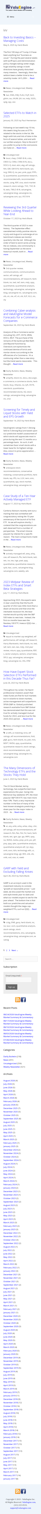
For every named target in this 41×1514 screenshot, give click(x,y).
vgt (20, 854)
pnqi (21, 840)
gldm (5, 98)
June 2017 (7, 1461)
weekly (22, 571)
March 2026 (8, 1097)
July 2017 (7, 1458)
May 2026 (7, 1091)
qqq (32, 282)
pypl (29, 172)
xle (12, 296)
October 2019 (9, 1364)
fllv (20, 557)
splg (5, 102)
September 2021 (10, 1285)
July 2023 (7, 1208)
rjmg (12, 182)
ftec (17, 833)
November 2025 (10, 1111)
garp (18, 922)
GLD (32, 95)
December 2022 (10, 1233)
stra (22, 933)
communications (11, 272)
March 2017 (8, 1472)
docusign (32, 378)
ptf (34, 840)
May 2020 (7, 1340)
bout (8, 158)
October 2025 (9, 1115)
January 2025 (9, 1146)
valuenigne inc (14, 661)
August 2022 (9, 1246)
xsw (14, 857)
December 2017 (10, 1440)
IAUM (15, 98)
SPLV (5, 657)
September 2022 (10, 1243)
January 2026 (9, 1104)
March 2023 (8, 1222)
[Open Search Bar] (33, 16)
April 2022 (8, 1260)
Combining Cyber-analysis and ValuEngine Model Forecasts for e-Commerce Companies (20, 315)
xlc (8, 296)
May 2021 (7, 1298)
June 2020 (7, 1337)
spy (9, 102)
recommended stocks (13, 391)
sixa (21, 182)
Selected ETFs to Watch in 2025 (19, 114)
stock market (25, 481)
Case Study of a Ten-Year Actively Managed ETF (19, 497)
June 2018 (7, 1420)
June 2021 (7, 1295)
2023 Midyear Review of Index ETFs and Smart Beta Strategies (18, 585)
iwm (22, 282)
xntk (5, 857)
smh (5, 850)
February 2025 (10, 1143)
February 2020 (10, 1350)
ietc (5, 560)
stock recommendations (14, 750)
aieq (28, 553)
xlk (21, 296)
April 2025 (8, 1136)
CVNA (14, 161)
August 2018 (9, 1413)
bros (26, 732)
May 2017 (7, 1465)
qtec (14, 843)
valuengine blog (10, 193)
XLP (25, 296)
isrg (5, 172)
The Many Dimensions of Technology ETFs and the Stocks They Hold (19, 771)
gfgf (5, 739)
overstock (7, 388)
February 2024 (10, 1184)
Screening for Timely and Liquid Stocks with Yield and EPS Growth (19, 413)
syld (5, 567)
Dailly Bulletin (12, 371)
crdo (29, 158)
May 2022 (7, 1257)
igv (23, 836)
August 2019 (9, 1371)
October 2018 (9, 1406)
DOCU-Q (7, 165)
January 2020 (9, 1354)
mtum (13, 650)
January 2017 (9, 1478)
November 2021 (10, 1278)
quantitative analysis (24, 285)
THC (26, 186)
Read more (21, 147)
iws (12, 560)
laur (8, 926)
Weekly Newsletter (11, 1066)
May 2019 (7, 1381)
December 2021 (10, 1274)
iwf (18, 282)
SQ (25, 391)
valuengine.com (10, 196)
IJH (20, 98)
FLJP (27, 95)
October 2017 (9, 1447)
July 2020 (7, 1333)
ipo (31, 168)
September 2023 (10, 1201)
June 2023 (7, 1212)
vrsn (9, 398)
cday (30, 826)
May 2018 (7, 1423)
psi (30, 840)
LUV (22, 478)
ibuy (11, 385)
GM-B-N (15, 168)
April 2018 (8, 1427)
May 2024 (7, 1174)
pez (19, 172)
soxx (10, 850)
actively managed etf (15, 553)
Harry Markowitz (11, 643)
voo (13, 102)
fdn (4, 168)
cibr (35, 826)
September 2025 (10, 1118)
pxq (5, 843)
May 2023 (7, 1215)
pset (21, 560)
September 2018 (10, 1409)
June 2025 (7, 1129)
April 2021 (8, 1302)
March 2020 (8, 1347)
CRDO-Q (7, 161)
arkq (33, 553)
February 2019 (10, 1392)
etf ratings (30, 165)
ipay (33, 836)
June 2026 (7, 1087)
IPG (14, 478)
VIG (23, 661)
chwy (13, 158)
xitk (28, 854)
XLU (30, 296)
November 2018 (10, 1402)
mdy (28, 98)
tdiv (15, 850)
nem (27, 478)
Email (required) (14, 975)
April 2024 (8, 1177)
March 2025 (8, 1139)
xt (17, 857)
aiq (10, 826)
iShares (17, 385)
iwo (17, 647)
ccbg (8, 922)
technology (8, 289)
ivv (24, 98)
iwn (13, 647)
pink (24, 172)
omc (32, 478)
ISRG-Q (11, 172)
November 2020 (10, 1319)
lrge (16, 560)
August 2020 (9, 1330)
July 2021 (7, 1291)
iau (10, 98)
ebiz (18, 165)
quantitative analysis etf (14, 847)
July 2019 (7, 1375)
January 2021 (9, 1312)
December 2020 (10, 1316)
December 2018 (10, 1399)
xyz (20, 196)
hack (29, 833)
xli (18, 296)
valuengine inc (25, 193)
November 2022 (10, 1236)
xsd (9, 857)
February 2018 (10, 1433)
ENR (13, 922)
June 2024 (7, 1170)
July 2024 (7, 1167)
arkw (25, 826)
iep (10, 478)
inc (33, 922)
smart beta (32, 654)
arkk (15, 826)
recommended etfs (11, 179)
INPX (27, 836)
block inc (18, 378)
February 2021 (10, 1309)
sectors (22, 654)
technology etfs (24, 850)
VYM (28, 661)
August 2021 (9, 1288)
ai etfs (9, 732)
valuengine (26, 189)
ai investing (17, 732)
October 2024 (9, 1156)
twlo (8, 189)
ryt (27, 847)
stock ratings (18, 186)
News (8, 88)
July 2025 (7, 1125)
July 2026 (7, 1084)
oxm (13, 926)
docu (30, 161)
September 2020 (10, 1326)
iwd (14, 282)
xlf (15, 296)
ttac (10, 567)
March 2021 (8, 1305)
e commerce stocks (23, 381)
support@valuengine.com (20, 1508)
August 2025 (9, 1122)
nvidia (15, 840)
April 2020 (8, 1343)
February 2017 (10, 1475)
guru (10, 739)
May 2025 (7, 1132)
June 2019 (7, 1378)
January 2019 (9, 1395)
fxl (25, 833)
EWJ (17, 95)
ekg (23, 165)
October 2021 (9, 1281)
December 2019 (10, 1357)
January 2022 (9, 1271)
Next (15, 950)
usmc (14, 567)
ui (33, 850)
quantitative (11, 175)
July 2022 (7, 1250)
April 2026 (8, 1094)
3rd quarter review (14, 268)
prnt (26, 840)
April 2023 (8, 1219)
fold (33, 736)
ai (7, 826)
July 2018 (7, 1416)
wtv (27, 571)
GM (9, 168)
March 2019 (8, 1388)
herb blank (24, 168)
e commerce (8, 381)
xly (4, 299)
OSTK (31, 385)
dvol (14, 165)
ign (19, 836)
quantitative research (27, 175)
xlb (4, 296)
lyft (26, 385)
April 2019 (8, 1385)
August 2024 (9, 1163)
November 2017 (10, 1444)
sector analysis (12, 654)
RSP (16, 182)
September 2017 (10, 1451)
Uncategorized (18, 88)
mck (33, 739)
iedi (35, 557)
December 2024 (10, 1150)
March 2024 (8, 1181)
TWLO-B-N (15, 189)
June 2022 (7, 1253)
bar (7, 95)
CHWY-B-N (21, 158)
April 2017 (8, 1468)
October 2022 (9, 1240)
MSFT (6, 743)
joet (29, 739)
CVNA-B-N (22, 161)
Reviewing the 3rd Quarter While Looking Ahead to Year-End (20, 210)
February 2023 (10, 1226)
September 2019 (10, 1368)
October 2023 (9, 1198)
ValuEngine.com (28, 1502)
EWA (12, 95)
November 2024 (10, 1153)
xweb (21, 857)
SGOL (33, 98)
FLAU (22, 95)
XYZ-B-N (26, 196)
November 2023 (10, 1194)
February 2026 (10, 1101)
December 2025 (10, 1108)
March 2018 (8, 1430)
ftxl (21, 833)
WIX (24, 854)
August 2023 (9, 1205)
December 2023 (10, 1191)
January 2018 (9, 1437)
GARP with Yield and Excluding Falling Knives (18, 869)
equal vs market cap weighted (19, 636)
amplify (9, 378)
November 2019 (10, 1361)
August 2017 (9, 1454)
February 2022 (10, 1267)
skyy (31, 847)
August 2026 (9, 1080)
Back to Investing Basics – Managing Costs (19, 39)
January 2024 (9, 1188)
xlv (34, 296)
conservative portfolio (22, 474)
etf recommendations (20, 736)
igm (15, 836)
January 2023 (9, 1229)
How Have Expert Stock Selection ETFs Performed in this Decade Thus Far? (19, 675)
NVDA (12, 743)
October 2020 (9, 1323)
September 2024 (10, 1160)
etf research (26, 279)
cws (5, 557)
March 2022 (8, 1264)
